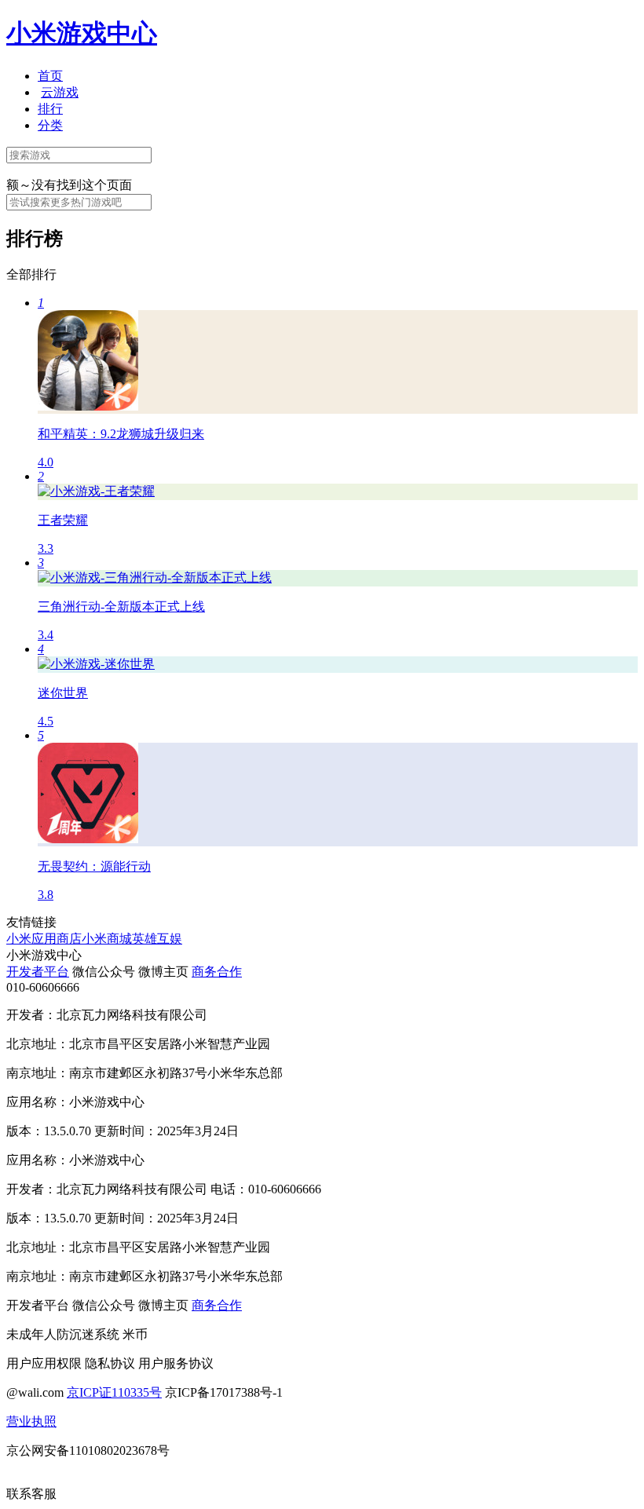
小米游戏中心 (81, 33)
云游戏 (60, 92)
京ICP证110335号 (114, 1392)
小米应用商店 (44, 938)
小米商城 (107, 938)
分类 (50, 125)
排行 (50, 108)
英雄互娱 (157, 938)
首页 (50, 75)
